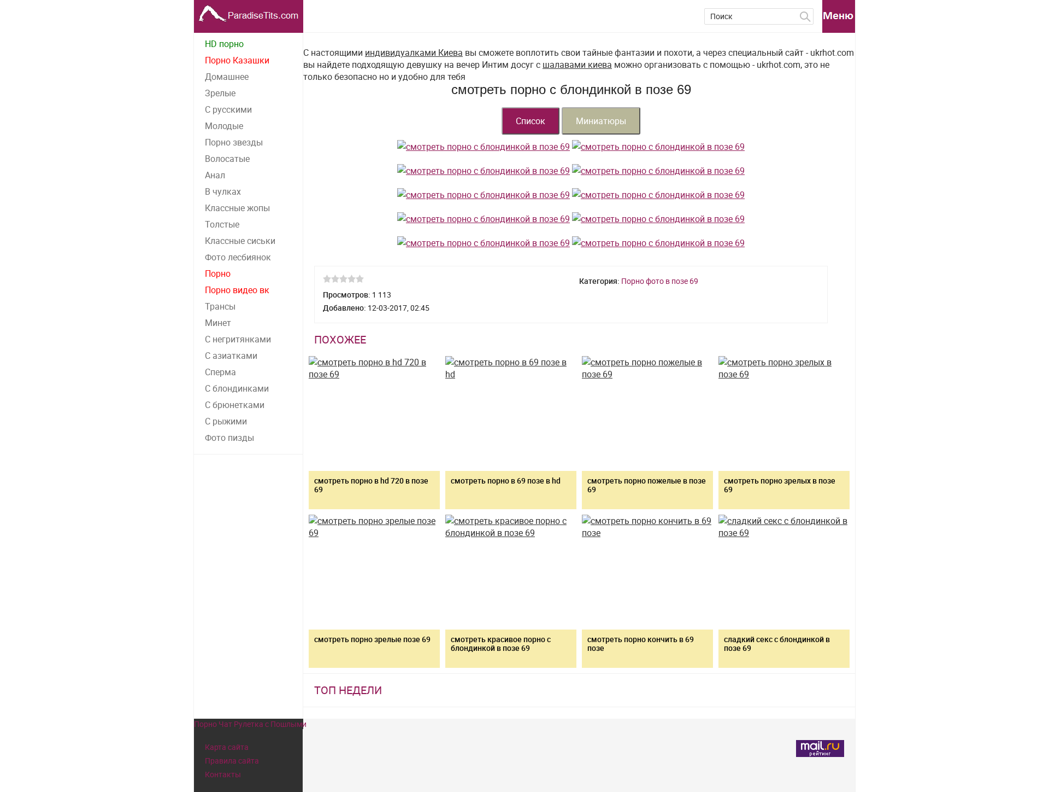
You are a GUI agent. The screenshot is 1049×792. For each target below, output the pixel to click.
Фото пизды (229, 438)
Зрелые (220, 93)
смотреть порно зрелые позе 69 (372, 639)
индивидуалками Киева (414, 52)
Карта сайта (227, 747)
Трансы (220, 306)
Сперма (220, 372)
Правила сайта (232, 760)
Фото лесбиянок (238, 257)
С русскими (228, 109)
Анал (215, 175)
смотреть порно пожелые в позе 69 (646, 484)
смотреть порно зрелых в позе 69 (779, 484)
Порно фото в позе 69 (659, 281)
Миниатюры (601, 121)
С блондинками (237, 388)
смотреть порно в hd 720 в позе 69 (371, 484)
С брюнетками (234, 405)
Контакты (223, 774)
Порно (218, 273)
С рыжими (226, 421)
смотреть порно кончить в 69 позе (640, 643)
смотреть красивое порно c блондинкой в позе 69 (501, 643)
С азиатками (231, 356)
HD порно (224, 44)
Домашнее (227, 77)
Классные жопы (237, 208)
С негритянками (238, 339)
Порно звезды (234, 142)
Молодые (224, 126)
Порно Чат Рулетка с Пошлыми (250, 724)
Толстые (222, 224)
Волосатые (227, 159)
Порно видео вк (237, 290)
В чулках (223, 191)
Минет (218, 323)
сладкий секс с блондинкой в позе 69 (777, 643)
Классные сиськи (240, 241)
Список (530, 121)
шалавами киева (577, 65)
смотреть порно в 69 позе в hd (506, 480)
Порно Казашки (237, 60)
